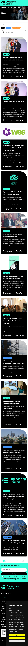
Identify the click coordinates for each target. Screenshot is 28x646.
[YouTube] (6, 593)
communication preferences (9, 579)
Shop (2, 611)
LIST (2, 24)
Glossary (3, 608)
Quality (3, 622)
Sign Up (14, 574)
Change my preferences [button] (17, 641)
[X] (1, 593)
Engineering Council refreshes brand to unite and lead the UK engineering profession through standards (13, 496)
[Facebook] (8, 593)
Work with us (4, 604)
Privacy (3, 617)
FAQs (2, 606)
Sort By (7, 24)
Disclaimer (3, 619)
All (3, 28)
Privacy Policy (21, 578)
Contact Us (3, 602)
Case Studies (16, 28)
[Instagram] (11, 593)
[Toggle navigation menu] (25, 2)
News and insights (12, 7)
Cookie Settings (5, 626)
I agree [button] (16, 635)
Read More (19, 76)
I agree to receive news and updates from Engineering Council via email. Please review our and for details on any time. (14, 578)
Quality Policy (4, 624)
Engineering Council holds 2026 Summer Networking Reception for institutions (13, 320)
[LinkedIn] (3, 593)
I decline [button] (17, 638)
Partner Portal (4, 613)
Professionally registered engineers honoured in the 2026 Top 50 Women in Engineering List (13, 147)
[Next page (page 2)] (24, 561)
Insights (8, 28)
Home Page (3, 7)
